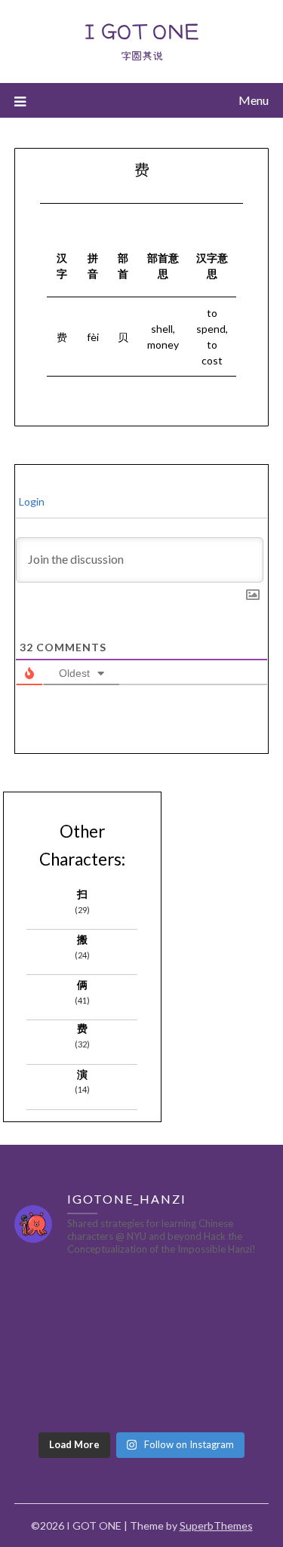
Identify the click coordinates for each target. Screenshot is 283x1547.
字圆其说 (142, 56)
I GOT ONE (141, 31)
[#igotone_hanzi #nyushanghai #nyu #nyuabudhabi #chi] (76, 1308)
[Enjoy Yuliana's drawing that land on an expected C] (207, 1385)
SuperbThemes (216, 1525)
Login (31, 501)
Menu (253, 100)
